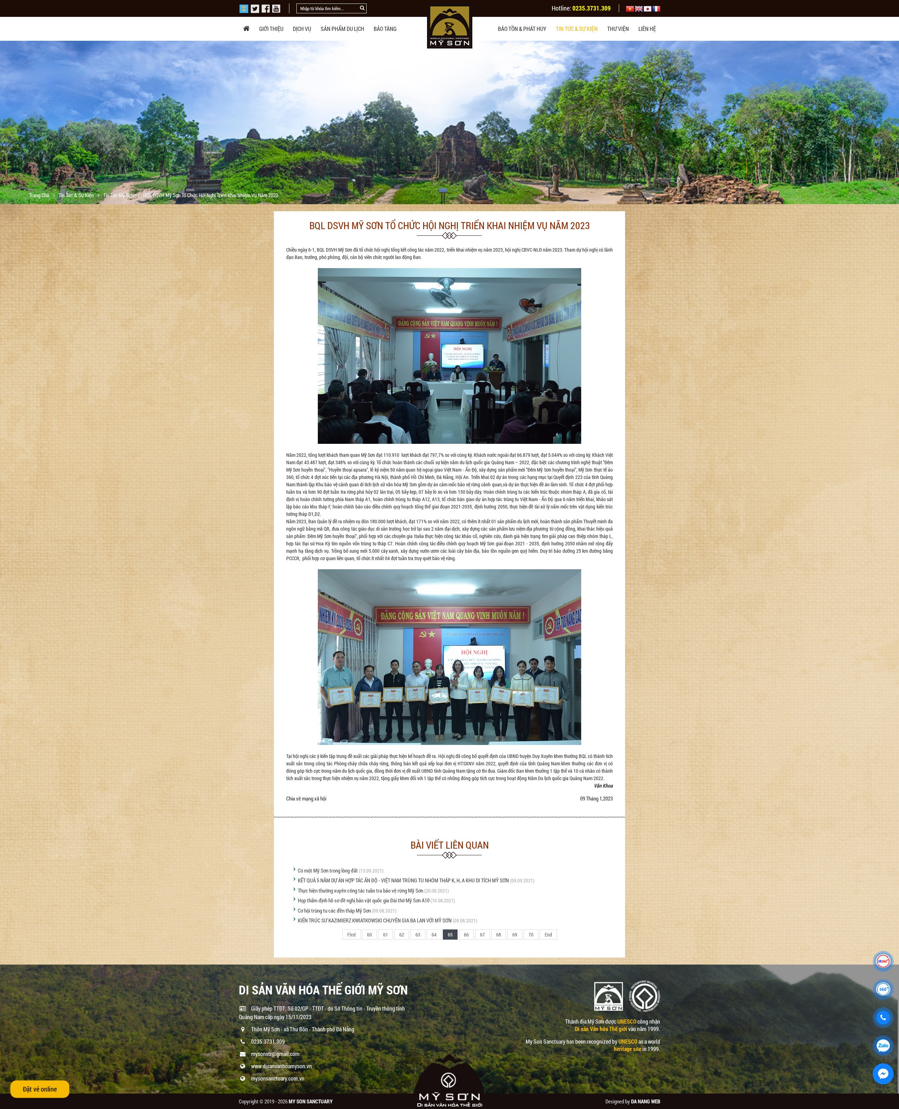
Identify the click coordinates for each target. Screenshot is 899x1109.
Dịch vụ (302, 28)
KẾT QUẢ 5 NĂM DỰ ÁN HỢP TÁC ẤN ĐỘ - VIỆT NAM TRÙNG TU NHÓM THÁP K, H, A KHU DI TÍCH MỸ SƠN (404, 880)
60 (369, 934)
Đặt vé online (40, 1089)
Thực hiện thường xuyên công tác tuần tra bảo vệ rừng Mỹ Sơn (360, 890)
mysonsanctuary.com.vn (277, 1078)
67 (482, 934)
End (548, 934)
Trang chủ (39, 195)
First (351, 934)
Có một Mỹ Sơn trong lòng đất (328, 870)
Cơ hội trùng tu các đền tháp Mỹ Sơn (334, 910)
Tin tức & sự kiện (577, 28)
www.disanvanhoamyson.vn (281, 1066)
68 (498, 934)
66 (466, 934)
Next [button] (893, 122)
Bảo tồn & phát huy (522, 28)
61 (385, 934)
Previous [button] (6, 122)
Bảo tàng (385, 28)
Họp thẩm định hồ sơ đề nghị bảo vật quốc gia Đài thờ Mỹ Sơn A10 (363, 900)
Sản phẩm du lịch (342, 28)
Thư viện (618, 28)
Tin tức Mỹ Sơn (119, 195)
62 (401, 934)
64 (434, 934)
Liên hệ (647, 28)
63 (417, 934)
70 (531, 934)
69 (514, 934)
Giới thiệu (271, 28)
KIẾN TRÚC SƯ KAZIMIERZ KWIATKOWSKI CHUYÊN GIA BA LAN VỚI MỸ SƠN (375, 920)
